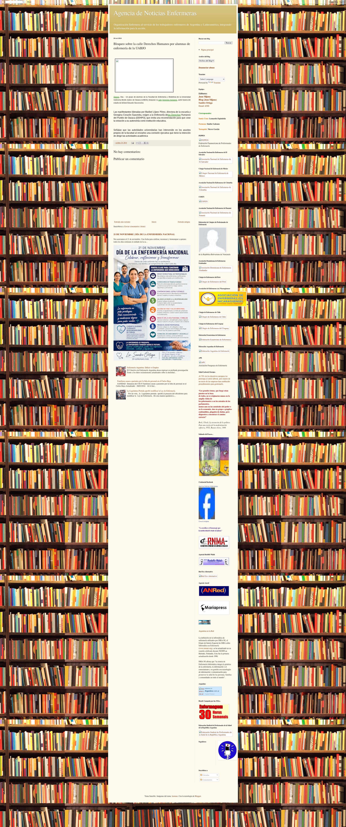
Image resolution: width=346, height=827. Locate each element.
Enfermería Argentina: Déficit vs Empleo (143, 367)
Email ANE (204, 105)
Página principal (207, 49)
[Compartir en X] (142, 143)
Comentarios (207, 779)
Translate (217, 82)
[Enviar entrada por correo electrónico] (132, 143)
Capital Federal (209, 694)
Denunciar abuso (206, 67)
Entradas (205, 775)
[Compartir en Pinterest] (147, 143)
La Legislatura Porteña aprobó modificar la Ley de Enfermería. (151, 390)
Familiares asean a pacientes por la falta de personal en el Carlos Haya (144, 381)
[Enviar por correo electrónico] (137, 143)
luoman (175, 796)
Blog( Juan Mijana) (208, 99)
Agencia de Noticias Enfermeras (155, 12)
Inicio (154, 222)
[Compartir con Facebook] (145, 143)
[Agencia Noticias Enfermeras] (207, 518)
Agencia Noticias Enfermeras (208, 486)
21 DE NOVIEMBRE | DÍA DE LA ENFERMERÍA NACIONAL (144, 234)
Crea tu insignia (204, 521)
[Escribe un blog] (139, 143)
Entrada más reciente (122, 222)
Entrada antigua (184, 222)
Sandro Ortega (205, 102)
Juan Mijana (204, 96)
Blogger (198, 796)
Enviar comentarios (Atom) (134, 226)
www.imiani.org (205, 648)
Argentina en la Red (206, 631)
